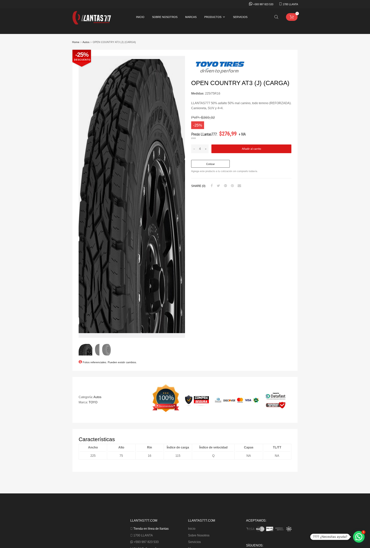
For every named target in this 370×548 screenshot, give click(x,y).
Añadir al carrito (251, 148)
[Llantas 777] (91, 23)
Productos (212, 17)
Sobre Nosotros (164, 17)
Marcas (191, 17)
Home (75, 42)
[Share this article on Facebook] (211, 185)
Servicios (240, 17)
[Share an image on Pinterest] (231, 185)
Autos (85, 42)
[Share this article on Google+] (224, 185)
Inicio (140, 17)
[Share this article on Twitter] (217, 185)
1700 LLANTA (290, 4)
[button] (359, 537)
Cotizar (210, 163)
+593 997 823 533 (263, 4)
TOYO (93, 402)
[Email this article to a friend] (238, 185)
